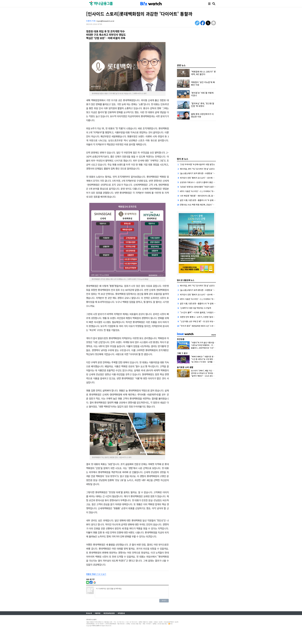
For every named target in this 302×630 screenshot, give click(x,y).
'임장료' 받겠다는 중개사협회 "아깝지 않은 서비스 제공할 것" (204, 186)
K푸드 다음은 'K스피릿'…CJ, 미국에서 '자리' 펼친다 (200, 191)
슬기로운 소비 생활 (185, 367)
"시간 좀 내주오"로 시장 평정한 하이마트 (206, 359)
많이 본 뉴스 (182, 158)
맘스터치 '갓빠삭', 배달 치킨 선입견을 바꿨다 (208, 370)
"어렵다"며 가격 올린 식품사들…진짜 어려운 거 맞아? (211, 342)
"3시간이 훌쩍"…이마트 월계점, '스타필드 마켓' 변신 (201, 312)
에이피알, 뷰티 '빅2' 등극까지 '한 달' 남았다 (197, 168)
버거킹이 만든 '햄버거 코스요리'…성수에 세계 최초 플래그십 (204, 177)
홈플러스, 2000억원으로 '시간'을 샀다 (205, 348)
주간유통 (181, 339)
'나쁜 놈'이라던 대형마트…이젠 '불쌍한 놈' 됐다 (209, 345)
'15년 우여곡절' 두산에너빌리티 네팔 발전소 (197, 164)
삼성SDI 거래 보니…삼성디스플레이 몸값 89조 (198, 182)
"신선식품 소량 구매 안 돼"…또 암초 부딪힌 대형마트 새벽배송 (205, 321)
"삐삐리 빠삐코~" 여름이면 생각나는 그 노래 (207, 356)
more (213, 334)
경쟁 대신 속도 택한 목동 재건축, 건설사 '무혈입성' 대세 (202, 204)
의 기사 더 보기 (96, 574)
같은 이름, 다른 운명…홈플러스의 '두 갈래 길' (198, 200)
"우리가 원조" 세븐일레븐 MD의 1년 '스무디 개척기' (200, 325)
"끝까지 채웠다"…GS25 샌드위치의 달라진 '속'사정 (210, 376)
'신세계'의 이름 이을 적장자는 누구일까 (195, 308)
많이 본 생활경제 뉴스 (185, 280)
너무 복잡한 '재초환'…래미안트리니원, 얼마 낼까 (199, 195)
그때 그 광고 (182, 353)
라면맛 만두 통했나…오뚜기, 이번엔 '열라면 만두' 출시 (201, 316)
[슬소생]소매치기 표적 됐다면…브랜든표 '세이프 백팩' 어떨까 (204, 173)
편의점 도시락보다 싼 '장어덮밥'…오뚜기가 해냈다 (210, 373)
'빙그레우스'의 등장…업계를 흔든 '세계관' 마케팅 (209, 362)
